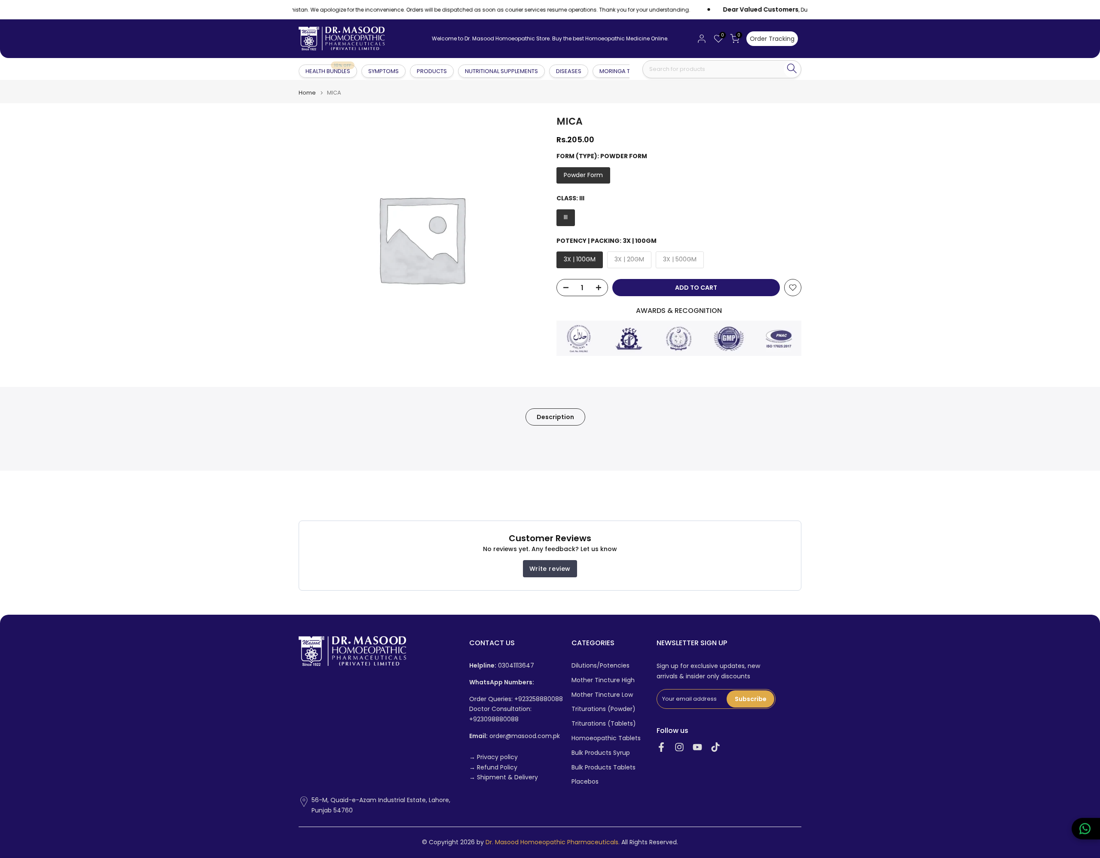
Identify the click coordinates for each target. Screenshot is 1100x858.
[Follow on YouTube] (697, 747)
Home (307, 92)
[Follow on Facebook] (661, 747)
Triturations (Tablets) (603, 724)
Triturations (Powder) (603, 709)
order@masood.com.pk (514, 736)
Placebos (585, 782)
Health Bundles (328, 70)
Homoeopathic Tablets (606, 738)
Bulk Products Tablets (603, 767)
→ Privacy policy (493, 757)
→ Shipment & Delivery (503, 777)
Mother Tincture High (603, 680)
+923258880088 (538, 699)
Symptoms (383, 71)
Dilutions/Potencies (600, 666)
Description (555, 417)
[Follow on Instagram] (679, 747)
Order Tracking (772, 38)
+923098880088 (494, 719)
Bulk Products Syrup (600, 752)
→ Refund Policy (493, 767)
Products (432, 71)
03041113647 (501, 666)
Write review (550, 568)
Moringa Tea (618, 71)
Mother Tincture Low (602, 694)
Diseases (568, 71)
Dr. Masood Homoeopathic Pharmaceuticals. (553, 842)
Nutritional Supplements (501, 71)
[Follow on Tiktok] (715, 747)
